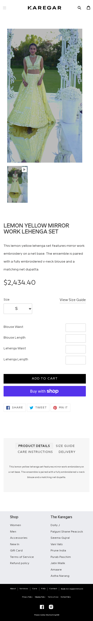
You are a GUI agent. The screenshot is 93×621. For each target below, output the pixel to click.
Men (13, 531)
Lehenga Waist (15, 348)
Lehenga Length (16, 359)
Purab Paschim (61, 557)
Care (34, 588)
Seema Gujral (60, 538)
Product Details (34, 446)
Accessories (18, 538)
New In (14, 544)
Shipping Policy (40, 597)
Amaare (56, 569)
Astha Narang (60, 576)
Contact (53, 588)
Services (24, 588)
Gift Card (16, 550)
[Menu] (4, 8)
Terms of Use (53, 597)
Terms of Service (22, 557)
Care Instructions (35, 452)
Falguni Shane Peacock (67, 531)
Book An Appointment (72, 589)
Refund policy (19, 563)
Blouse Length (15, 337)
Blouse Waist (13, 326)
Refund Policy (66, 597)
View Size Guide (73, 300)
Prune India (58, 550)
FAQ (43, 588)
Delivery (67, 452)
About (13, 588)
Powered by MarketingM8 (46, 615)
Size (7, 299)
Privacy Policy (27, 597)
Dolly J (55, 525)
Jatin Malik (58, 563)
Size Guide (65, 446)
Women (15, 525)
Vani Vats (57, 544)
